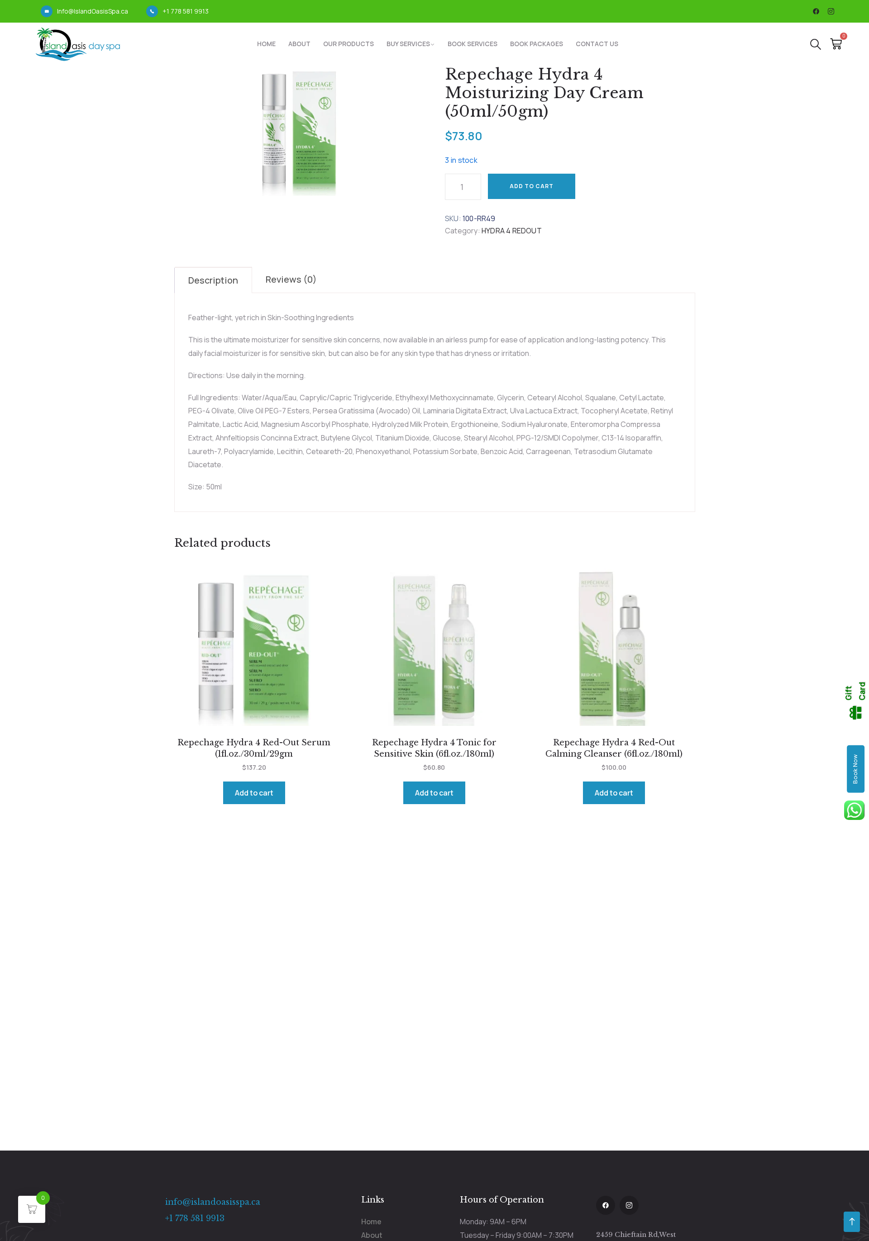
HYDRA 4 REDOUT (512, 231)
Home (266, 43)
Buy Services (408, 43)
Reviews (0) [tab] (291, 279)
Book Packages (536, 43)
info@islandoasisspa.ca (212, 1202)
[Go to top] (852, 1222)
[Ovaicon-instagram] (831, 11)
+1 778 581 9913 (185, 11)
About (299, 43)
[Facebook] (816, 11)
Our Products (348, 43)
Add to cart (532, 186)
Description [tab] (213, 280)
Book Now (855, 769)
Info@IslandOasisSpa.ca (92, 11)
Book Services (472, 43)
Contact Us (597, 43)
